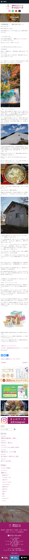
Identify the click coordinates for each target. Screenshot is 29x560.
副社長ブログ (5, 475)
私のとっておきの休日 (6, 461)
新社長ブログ (5, 486)
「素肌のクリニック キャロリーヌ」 (9, 345)
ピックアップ (4, 470)
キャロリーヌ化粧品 (5, 468)
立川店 (20, 530)
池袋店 (16, 530)
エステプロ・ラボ (6, 477)
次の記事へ (25, 362)
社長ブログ (4, 479)
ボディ (3, 496)
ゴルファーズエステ (6, 482)
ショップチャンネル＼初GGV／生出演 (9, 447)
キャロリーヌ (5, 498)
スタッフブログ (16, 359)
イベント (4, 500)
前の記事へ (4, 362)
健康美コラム (9, 359)
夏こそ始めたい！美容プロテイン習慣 (9, 456)
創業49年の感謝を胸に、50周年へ (9, 438)
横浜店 (25, 530)
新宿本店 (3, 530)
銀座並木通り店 (9, 530)
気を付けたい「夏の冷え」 (7, 442)
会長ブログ (4, 489)
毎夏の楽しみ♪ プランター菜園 (8, 451)
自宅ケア (4, 491)
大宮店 (7, 532)
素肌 (3, 493)
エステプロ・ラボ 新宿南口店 (16, 532)
